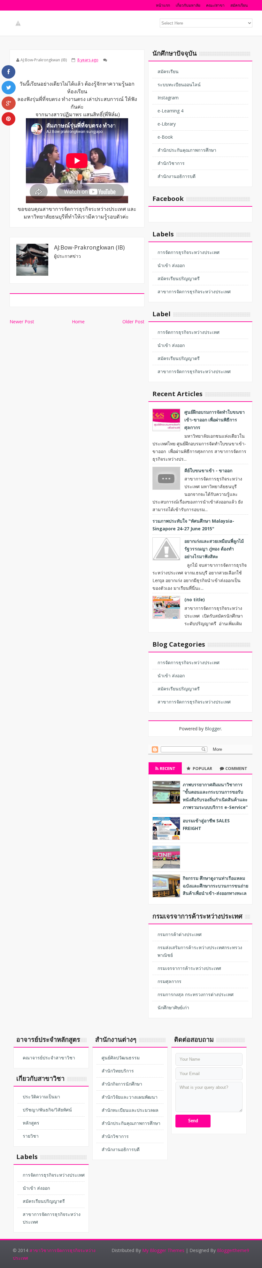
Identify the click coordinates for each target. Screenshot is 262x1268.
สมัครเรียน (239, 5)
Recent (167, 768)
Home (78, 322)
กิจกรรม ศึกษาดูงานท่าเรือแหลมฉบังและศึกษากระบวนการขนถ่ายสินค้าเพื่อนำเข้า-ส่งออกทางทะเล (215, 885)
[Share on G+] (9, 103)
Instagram (168, 98)
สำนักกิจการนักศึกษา (122, 1084)
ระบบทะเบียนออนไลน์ (179, 84)
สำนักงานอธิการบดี (177, 176)
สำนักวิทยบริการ (118, 1071)
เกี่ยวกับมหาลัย (188, 5)
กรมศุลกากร (169, 981)
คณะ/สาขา (215, 5)
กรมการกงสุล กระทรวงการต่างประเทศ (196, 994)
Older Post (133, 322)
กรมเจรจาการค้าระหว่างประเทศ (189, 968)
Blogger (213, 729)
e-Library (167, 124)
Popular (202, 768)
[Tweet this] (9, 87)
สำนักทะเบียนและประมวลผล (130, 1110)
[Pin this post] (8, 119)
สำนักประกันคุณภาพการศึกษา (187, 150)
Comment (236, 768)
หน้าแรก (163, 5)
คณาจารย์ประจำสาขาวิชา (49, 1058)
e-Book (165, 137)
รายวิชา (31, 1136)
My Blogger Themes (163, 1250)
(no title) (194, 599)
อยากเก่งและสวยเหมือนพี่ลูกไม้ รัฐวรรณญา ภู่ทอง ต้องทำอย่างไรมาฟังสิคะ (214, 548)
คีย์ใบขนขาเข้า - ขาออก (208, 470)
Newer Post (22, 322)
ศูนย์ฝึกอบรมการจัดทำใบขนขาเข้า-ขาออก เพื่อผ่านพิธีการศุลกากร (214, 419)
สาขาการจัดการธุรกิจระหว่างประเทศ (194, 291)
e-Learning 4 (170, 111)
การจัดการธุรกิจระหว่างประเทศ (189, 252)
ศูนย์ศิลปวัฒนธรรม (121, 1058)
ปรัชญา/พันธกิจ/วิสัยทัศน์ (47, 1110)
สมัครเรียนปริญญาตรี (179, 278)
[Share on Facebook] (8, 72)
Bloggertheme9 (233, 1250)
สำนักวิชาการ (171, 163)
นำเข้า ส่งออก (171, 265)
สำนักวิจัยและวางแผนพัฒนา (130, 1097)
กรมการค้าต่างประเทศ (180, 934)
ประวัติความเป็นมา (41, 1097)
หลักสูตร (31, 1123)
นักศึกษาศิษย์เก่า (173, 1007)
